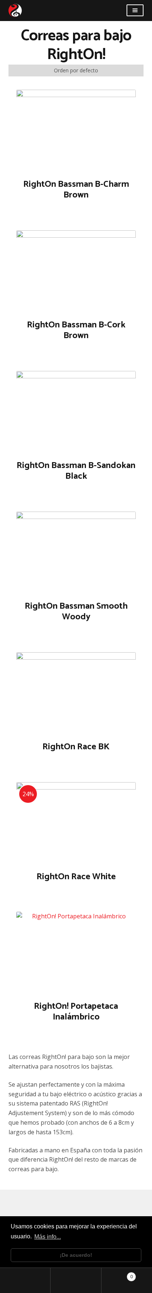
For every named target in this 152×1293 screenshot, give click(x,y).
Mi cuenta (25, 1280)
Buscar (76, 1280)
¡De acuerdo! (76, 1255)
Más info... (47, 1237)
